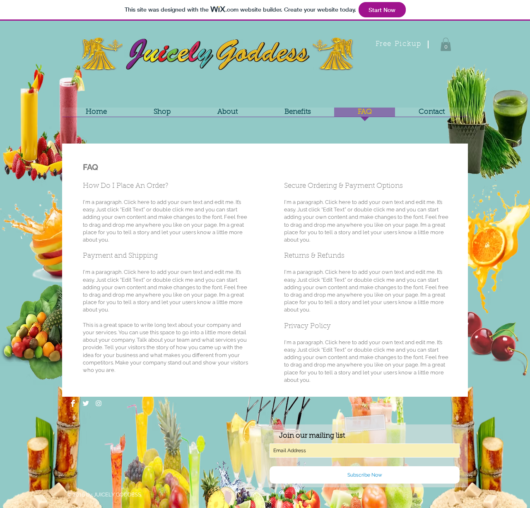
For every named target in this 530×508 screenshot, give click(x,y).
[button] (445, 44)
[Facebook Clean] (73, 403)
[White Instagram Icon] (98, 403)
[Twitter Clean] (85, 403)
